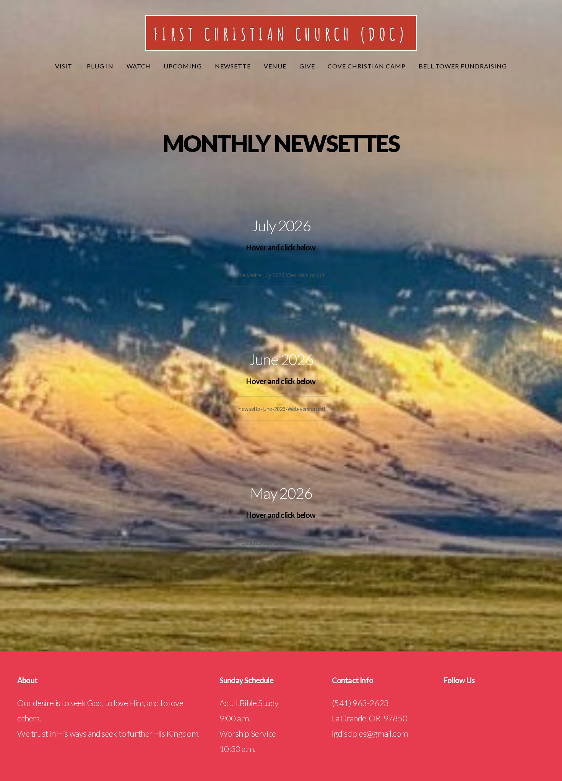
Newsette (233, 66)
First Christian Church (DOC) (281, 34)
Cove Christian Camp (366, 66)
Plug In (100, 66)
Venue (275, 66)
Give (307, 66)
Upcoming (183, 66)
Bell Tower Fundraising (463, 66)
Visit (64, 66)
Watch (139, 66)
